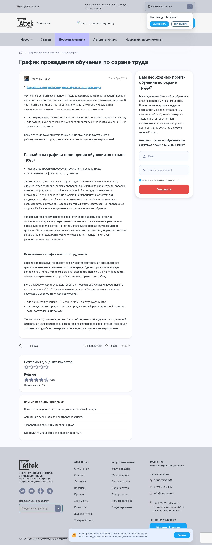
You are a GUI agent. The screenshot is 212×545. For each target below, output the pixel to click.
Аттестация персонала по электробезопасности (53, 417)
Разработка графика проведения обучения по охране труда (64, 87)
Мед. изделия (120, 475)
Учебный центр (121, 468)
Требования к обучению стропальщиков (49, 425)
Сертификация (121, 481)
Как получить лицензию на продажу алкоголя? (53, 432)
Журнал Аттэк (83, 513)
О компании (81, 468)
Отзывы (79, 475)
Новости (26, 39)
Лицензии (80, 481)
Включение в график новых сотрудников (52, 173)
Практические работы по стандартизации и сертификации (60, 409)
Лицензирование (122, 507)
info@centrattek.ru (30, 6)
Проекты (79, 494)
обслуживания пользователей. (132, 536)
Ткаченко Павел (40, 78)
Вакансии (80, 488)
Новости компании (72, 39)
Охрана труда (120, 488)
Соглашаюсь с (160, 180)
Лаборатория (120, 494)
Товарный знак (83, 520)
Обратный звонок (168, 527)
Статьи (46, 39)
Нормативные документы (144, 39)
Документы (81, 500)
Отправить (164, 189)
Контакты (80, 507)
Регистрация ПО (122, 500)
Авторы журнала (105, 39)
